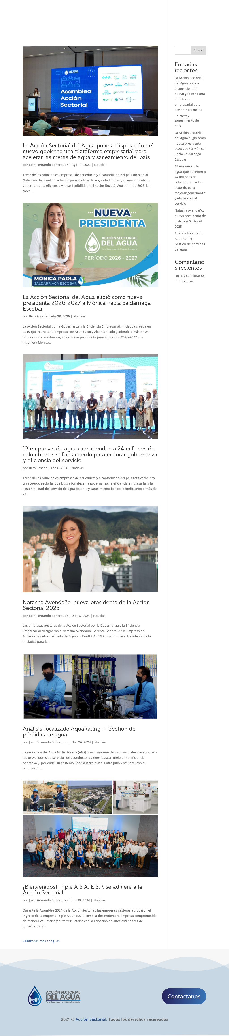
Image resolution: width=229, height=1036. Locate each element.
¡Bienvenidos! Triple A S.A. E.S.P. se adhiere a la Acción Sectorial (82, 889)
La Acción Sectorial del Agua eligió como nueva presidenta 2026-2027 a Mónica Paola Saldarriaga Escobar (87, 302)
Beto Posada (38, 316)
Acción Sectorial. (91, 1019)
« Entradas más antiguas (41, 941)
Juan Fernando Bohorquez (48, 165)
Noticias (100, 165)
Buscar (198, 50)
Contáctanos (184, 996)
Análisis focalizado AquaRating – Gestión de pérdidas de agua (79, 731)
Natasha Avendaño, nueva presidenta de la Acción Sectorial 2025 (86, 604)
